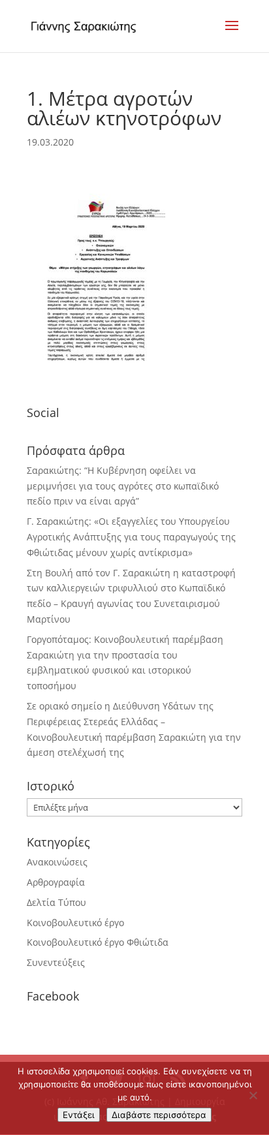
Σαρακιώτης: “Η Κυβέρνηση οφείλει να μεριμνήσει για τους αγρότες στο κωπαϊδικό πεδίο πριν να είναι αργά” (123, 486)
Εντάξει (79, 1115)
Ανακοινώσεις (57, 862)
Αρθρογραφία (56, 882)
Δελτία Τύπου (56, 902)
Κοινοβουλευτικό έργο (75, 922)
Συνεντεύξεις (56, 962)
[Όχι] (252, 1095)
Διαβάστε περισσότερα (159, 1115)
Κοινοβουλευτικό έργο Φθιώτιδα (97, 942)
